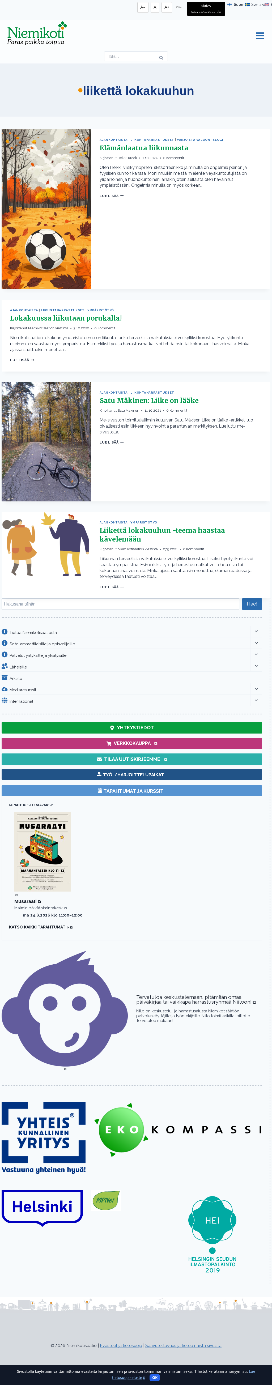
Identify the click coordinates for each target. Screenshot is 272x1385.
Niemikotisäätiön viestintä (48, 328)
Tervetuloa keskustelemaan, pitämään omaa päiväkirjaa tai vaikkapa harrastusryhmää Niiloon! (196, 999)
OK (155, 1377)
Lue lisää (112, 196)
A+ (166, 7)
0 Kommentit (173, 158)
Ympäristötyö (100, 310)
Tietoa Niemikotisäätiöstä (33, 632)
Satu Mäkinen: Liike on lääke (149, 400)
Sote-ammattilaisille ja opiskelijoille (42, 644)
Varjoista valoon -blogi (200, 140)
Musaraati (27, 901)
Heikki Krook (127, 158)
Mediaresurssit (23, 690)
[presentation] (46, 209)
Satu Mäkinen (128, 410)
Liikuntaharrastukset (152, 140)
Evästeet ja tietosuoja (121, 1345)
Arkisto (16, 678)
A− (143, 7)
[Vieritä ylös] (13, 1355)
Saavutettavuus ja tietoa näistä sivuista (183, 1345)
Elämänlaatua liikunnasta (144, 148)
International (21, 701)
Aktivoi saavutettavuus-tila (206, 8)
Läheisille (18, 666)
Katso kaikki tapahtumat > (40, 927)
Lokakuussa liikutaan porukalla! (66, 318)
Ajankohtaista (114, 140)
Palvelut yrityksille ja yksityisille (38, 655)
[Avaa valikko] (260, 36)
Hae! (252, 604)
